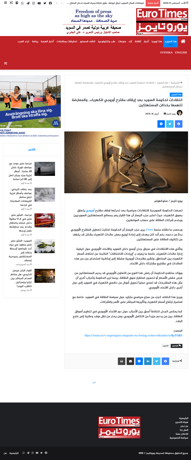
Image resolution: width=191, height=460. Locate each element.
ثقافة (138, 41)
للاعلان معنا (182, 434)
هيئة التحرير (181, 422)
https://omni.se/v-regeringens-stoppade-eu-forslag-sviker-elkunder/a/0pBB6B (133, 335)
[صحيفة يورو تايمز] (116, 21)
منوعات (122, 41)
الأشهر (31, 149)
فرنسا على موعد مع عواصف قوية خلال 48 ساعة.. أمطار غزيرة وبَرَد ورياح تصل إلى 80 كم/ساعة (20, 171)
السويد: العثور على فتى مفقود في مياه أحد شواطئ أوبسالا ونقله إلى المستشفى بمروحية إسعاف (20, 251)
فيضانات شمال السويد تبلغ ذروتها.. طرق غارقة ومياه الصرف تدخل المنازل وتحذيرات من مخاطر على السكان (89, 3)
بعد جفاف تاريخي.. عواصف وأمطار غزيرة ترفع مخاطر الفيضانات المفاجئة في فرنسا (21, 197)
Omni (149, 229)
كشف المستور (87, 41)
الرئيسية (175, 83)
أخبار (146, 41)
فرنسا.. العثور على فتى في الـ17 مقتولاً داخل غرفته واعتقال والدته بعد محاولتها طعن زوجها (20, 223)
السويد (165, 346)
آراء (130, 41)
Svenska (166, 53)
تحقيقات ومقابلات (67, 41)
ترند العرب (23, 41)
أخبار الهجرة (47, 41)
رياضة (35, 41)
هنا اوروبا (157, 41)
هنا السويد (171, 41)
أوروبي (90, 210)
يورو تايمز (171, 114)
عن (5, 453)
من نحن (184, 426)
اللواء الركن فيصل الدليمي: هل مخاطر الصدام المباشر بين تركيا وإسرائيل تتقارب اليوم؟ (21, 278)
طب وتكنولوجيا (106, 41)
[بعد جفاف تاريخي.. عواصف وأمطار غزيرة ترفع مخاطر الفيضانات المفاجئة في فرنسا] (45, 195)
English (181, 53)
